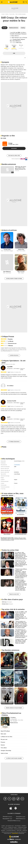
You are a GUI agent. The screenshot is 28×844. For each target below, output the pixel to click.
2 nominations (17, 464)
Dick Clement (15, 37)
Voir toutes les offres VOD (14, 155)
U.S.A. (23, 461)
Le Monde (10, 341)
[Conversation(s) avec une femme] (21, 525)
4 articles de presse (14, 355)
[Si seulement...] (21, 505)
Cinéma (6, 14)
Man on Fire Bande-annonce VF (7, 667)
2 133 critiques (16, 419)
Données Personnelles (8, 828)
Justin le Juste (4, 753)
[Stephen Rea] (21, 240)
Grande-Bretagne (17, 461)
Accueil (3, 14)
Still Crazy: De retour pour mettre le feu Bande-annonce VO (20, 168)
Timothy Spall (16, 39)
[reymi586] (3, 368)
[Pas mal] (4, 341)
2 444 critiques (16, 368)
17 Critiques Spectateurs (14, 441)
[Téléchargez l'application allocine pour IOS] (11, 808)
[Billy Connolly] (21, 262)
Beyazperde (6, 818)
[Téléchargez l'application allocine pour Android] (16, 808)
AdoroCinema (19, 818)
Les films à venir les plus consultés (14, 758)
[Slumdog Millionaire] (7, 505)
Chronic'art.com (12, 343)
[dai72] (3, 418)
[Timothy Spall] (7, 240)
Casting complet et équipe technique (14, 278)
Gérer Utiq (19, 830)
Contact (3, 825)
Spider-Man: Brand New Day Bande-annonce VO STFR (21, 703)
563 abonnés (10, 368)
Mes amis (21, 45)
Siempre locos (7, 604)
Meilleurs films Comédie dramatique (11, 539)
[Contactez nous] (23, 798)
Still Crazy (7, 602)
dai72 (8, 417)
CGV (6, 827)
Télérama (10, 345)
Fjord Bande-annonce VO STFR (7, 685)
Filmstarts (5, 816)
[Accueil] (12, 2)
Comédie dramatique (15, 33)
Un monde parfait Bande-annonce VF (7, 703)
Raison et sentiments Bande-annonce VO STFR (21, 667)
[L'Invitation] (5, 722)
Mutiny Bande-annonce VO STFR (21, 685)
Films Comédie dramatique (21, 14)
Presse (7, 45)
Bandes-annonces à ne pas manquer (14, 707)
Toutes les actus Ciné (14, 594)
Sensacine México (12, 820)
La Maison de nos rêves (6, 736)
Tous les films (11, 14)
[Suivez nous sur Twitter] (10, 798)
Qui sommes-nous (10, 825)
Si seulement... (21, 514)
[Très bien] (4, 339)
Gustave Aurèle (11, 401)
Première (10, 339)
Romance (23, 33)
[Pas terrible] (4, 343)
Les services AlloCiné (10, 830)
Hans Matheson (17, 40)
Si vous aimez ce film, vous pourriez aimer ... (12, 494)
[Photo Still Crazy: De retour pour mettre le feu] (4, 452)
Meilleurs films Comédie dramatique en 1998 (13, 539)
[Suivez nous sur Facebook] (5, 798)
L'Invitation (13, 717)
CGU (2, 827)
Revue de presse (6, 350)
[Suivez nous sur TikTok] (18, 798)
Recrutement (18, 825)
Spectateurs (14, 45)
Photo (4, 447)
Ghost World (7, 534)
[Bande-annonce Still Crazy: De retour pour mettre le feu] (5, 35)
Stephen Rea (21, 249)
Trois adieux (4, 747)
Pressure (3, 742)
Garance (3, 745)
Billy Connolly (21, 271)
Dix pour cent (4, 739)
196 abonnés (10, 419)
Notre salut (3, 733)
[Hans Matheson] (7, 262)
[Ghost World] (7, 525)
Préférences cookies (22, 827)
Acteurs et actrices (9, 230)
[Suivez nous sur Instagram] (14, 798)
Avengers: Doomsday (6, 750)
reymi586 (9, 366)
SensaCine (19, 816)
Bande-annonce (14, 722)
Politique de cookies (12, 827)
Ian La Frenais (23, 37)
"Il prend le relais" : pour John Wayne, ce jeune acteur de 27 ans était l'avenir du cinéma (21, 641)
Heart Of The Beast (5, 731)
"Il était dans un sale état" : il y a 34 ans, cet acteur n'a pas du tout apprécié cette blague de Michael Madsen (21, 563)
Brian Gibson (15, 35)
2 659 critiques (16, 402)
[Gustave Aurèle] (3, 402)
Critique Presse (8, 336)
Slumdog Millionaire (7, 514)
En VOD (3, 138)
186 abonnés (10, 402)
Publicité (24, 825)
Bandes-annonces (9, 164)
